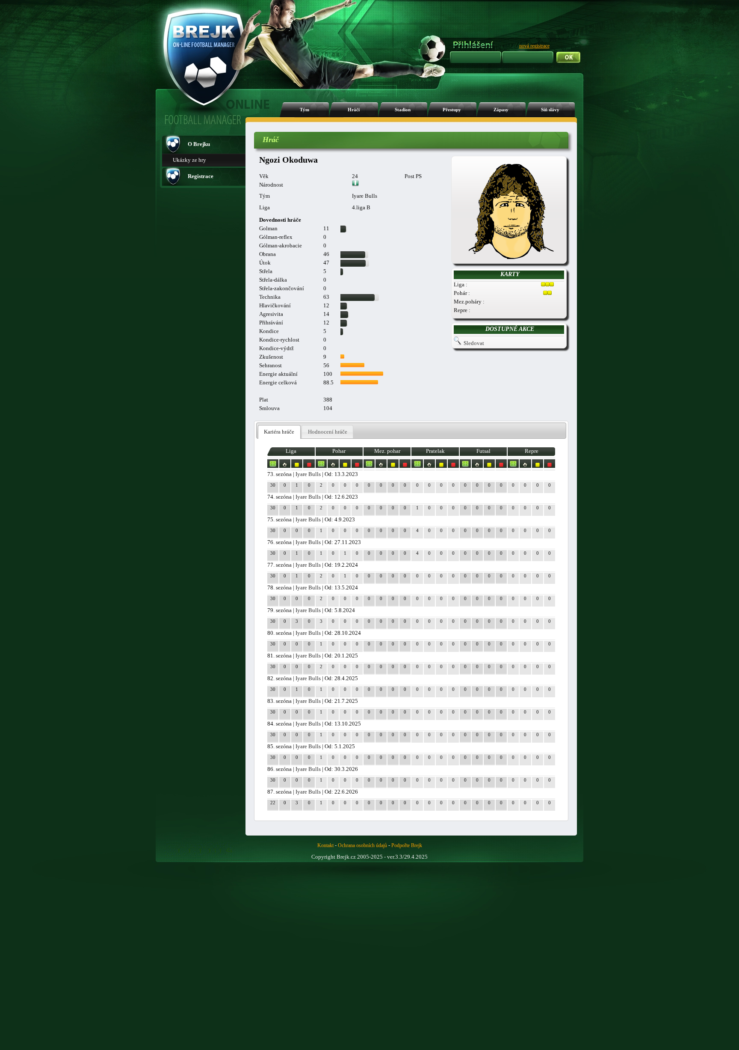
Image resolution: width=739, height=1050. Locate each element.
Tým (304, 109)
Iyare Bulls (308, 474)
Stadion (403, 109)
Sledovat (474, 343)
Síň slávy (550, 109)
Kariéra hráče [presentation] (279, 431)
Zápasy (501, 109)
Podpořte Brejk (406, 845)
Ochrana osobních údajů (362, 845)
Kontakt (325, 845)
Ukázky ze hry (189, 160)
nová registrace (534, 46)
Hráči (354, 109)
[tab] (279, 432)
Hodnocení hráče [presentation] (327, 431)
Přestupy (452, 109)
